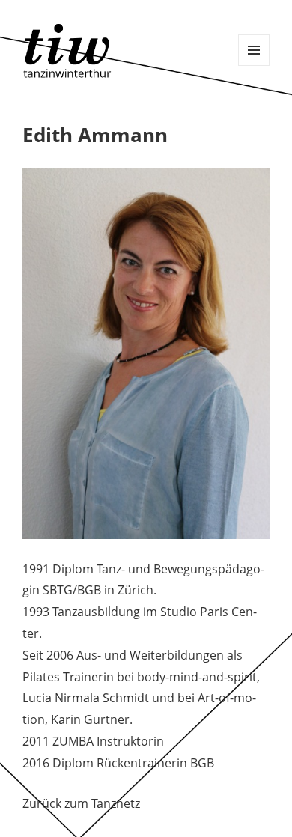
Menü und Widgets (254, 50)
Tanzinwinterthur (69, 50)
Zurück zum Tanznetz (81, 803)
